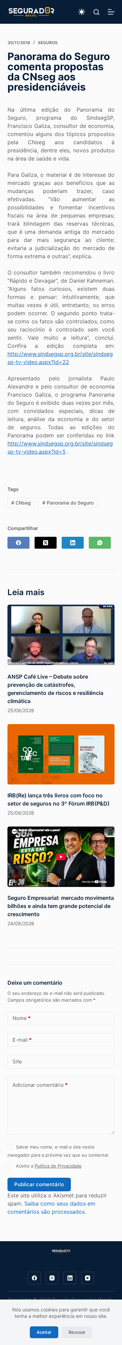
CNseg (21, 503)
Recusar (76, 1332)
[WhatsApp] (100, 543)
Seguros (48, 42)
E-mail (22, 1040)
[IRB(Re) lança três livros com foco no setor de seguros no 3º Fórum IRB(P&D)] (61, 754)
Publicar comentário (39, 1184)
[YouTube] (87, 1278)
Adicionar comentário (40, 1085)
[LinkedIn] (73, 543)
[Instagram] (52, 1278)
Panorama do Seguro (68, 503)
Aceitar (44, 1332)
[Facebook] (18, 543)
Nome (21, 1018)
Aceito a (49, 1166)
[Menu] (111, 11)
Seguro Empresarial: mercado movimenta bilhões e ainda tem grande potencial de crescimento (60, 905)
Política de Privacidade (58, 1166)
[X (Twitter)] (46, 543)
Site (17, 1061)
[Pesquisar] (96, 12)
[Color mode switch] (81, 11)
